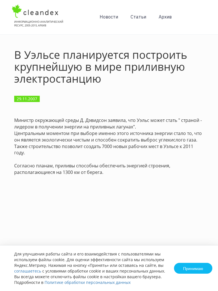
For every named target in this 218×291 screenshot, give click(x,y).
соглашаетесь (27, 271)
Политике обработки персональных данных (88, 282)
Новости (109, 17)
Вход (204, 20)
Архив (165, 17)
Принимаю (193, 268)
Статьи (138, 17)
